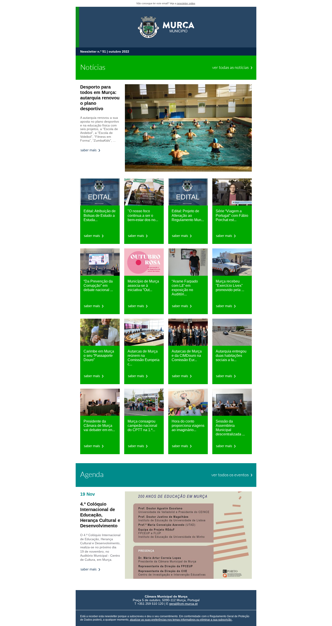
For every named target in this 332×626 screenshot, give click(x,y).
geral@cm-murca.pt (183, 603)
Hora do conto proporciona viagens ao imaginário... (188, 425)
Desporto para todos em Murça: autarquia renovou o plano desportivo (99, 97)
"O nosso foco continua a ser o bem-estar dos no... (143, 215)
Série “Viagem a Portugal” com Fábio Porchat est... (232, 215)
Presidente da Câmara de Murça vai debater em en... (99, 425)
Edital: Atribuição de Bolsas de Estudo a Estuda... (100, 215)
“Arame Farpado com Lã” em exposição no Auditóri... (185, 287)
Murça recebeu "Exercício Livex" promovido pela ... (230, 285)
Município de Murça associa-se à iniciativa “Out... (143, 285)
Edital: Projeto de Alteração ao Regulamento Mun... (188, 215)
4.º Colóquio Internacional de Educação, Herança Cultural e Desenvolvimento (100, 515)
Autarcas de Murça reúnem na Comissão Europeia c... (143, 357)
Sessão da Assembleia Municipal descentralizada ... (230, 427)
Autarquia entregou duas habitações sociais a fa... (231, 355)
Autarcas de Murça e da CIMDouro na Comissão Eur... (187, 355)
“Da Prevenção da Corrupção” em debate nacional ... (98, 285)
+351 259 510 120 (150, 603)
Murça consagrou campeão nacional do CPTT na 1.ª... (142, 425)
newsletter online (186, 3)
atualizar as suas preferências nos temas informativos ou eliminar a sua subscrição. (181, 619)
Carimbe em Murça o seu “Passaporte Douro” (99, 355)
